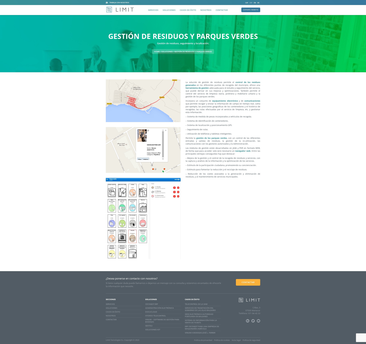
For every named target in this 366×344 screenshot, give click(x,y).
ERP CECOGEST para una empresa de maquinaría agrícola (202, 327)
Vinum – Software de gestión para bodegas (162, 320)
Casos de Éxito (113, 312)
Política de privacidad (203, 340)
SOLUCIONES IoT (152, 329)
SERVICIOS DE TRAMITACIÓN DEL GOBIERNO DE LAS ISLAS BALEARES (200, 309)
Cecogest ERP (151, 304)
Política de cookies (222, 340)
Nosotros (205, 10)
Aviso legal (236, 340)
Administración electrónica (159, 308)
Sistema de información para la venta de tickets (201, 321)
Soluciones (169, 10)
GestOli (149, 325)
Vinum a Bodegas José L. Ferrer (200, 332)
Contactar (222, 10)
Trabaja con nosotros (119, 2)
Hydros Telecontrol (155, 315)
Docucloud (151, 312)
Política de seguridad (251, 340)
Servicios (153, 10)
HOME (157, 51)
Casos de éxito (188, 10)
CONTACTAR (248, 282)
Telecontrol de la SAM (196, 304)
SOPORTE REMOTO (250, 10)
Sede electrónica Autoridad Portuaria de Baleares (199, 315)
